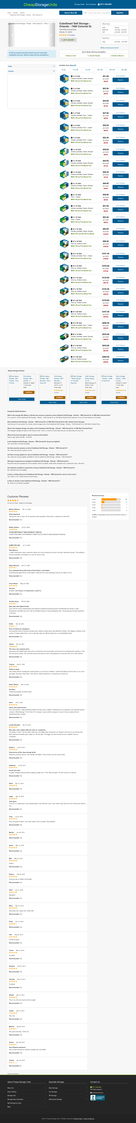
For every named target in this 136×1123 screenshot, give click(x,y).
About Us (10, 1088)
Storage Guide (79, 4)
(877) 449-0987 (106, 4)
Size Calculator (91, 4)
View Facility (22, 399)
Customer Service (97, 1093)
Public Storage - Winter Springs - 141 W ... (90, 378)
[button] (11, 35)
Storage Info (11, 1095)
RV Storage (53, 1095)
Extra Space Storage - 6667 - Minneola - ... (59, 378)
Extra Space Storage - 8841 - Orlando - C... (28, 378)
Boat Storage (53, 1088)
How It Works (11, 1092)
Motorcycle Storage (55, 1099)
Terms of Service (89, 1119)
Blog (8, 1107)
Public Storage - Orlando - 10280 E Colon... (121, 378)
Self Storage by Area (14, 1103)
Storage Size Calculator (15, 1099)
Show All (73, 65)
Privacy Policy (78, 1119)
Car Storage (53, 1092)
